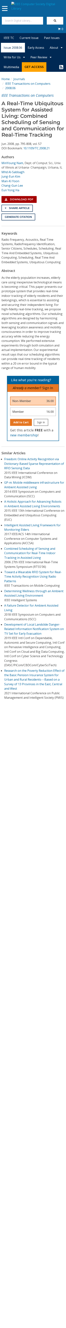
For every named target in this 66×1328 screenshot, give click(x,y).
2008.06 (10, 88)
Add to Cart (21, 422)
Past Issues (52, 38)
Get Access (34, 67)
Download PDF (21, 199)
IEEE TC (9, 38)
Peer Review (39, 57)
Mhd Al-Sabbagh (12, 172)
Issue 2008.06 (13, 48)
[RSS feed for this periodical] (61, 67)
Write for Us (12, 57)
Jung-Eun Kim (10, 176)
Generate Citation (18, 217)
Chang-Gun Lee (12, 185)
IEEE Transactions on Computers (27, 84)
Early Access (36, 48)
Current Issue (29, 38)
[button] (60, 29)
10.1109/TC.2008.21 (36, 148)
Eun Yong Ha (10, 190)
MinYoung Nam (12, 163)
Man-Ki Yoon (10, 181)
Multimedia (11, 67)
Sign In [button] (47, 388)
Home (5, 79)
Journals (19, 79)
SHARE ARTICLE (19, 208)
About (54, 48)
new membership (24, 435)
